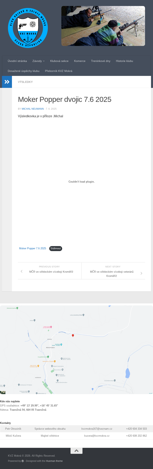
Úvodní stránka (17, 61)
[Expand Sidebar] (7, 82)
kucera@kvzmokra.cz (97, 435)
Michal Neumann (33, 108)
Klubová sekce (59, 61)
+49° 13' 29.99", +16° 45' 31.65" (39, 405)
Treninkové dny (100, 61)
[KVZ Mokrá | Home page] (28, 28)
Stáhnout (55, 248)
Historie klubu (124, 61)
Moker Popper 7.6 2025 (32, 248)
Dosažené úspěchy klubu (23, 71)
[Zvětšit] (148, 311)
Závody (37, 61)
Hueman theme (54, 461)
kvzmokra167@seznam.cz (96, 428)
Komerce (79, 61)
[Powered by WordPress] (23, 461)
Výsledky (25, 81)
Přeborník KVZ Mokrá (58, 71)
